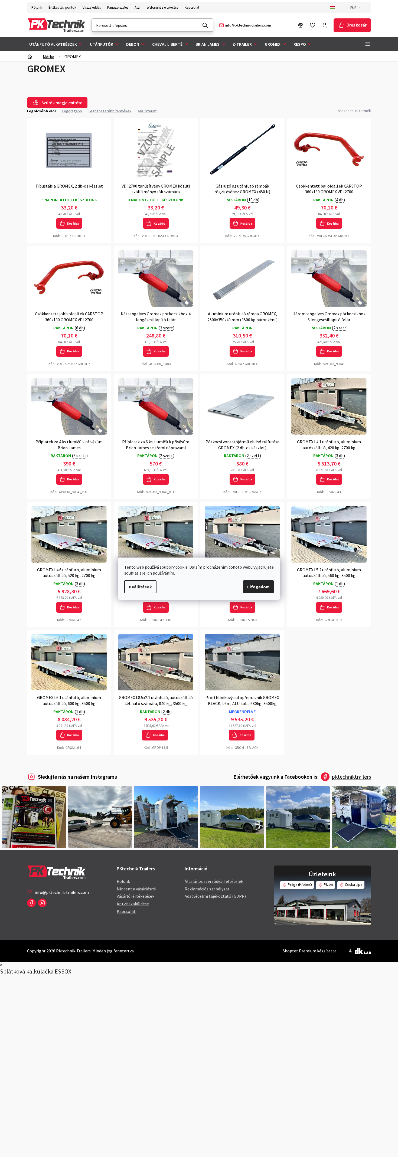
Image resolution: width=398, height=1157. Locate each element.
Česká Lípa (353, 884)
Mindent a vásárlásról (136, 888)
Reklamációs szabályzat (207, 888)
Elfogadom (258, 586)
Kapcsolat (192, 7)
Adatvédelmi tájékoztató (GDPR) (215, 896)
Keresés (205, 25)
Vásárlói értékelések (135, 896)
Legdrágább (72, 111)
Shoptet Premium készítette (310, 950)
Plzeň (328, 884)
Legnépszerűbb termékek (110, 111)
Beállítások (140, 586)
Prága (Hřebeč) (300, 884)
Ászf (137, 7)
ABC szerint (147, 111)
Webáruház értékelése (162, 7)
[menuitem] (56, 44)
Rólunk (36, 7)
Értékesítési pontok (62, 7)
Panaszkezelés (117, 7)
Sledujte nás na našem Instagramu (78, 776)
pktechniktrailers (351, 776)
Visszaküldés (92, 7)
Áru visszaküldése (133, 903)
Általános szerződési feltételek (214, 881)
